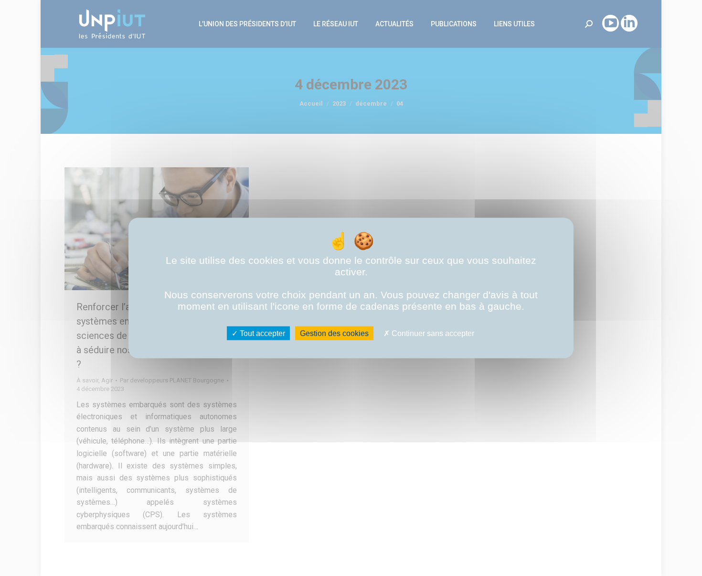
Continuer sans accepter (432, 333)
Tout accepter (261, 333)
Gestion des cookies (334, 333)
